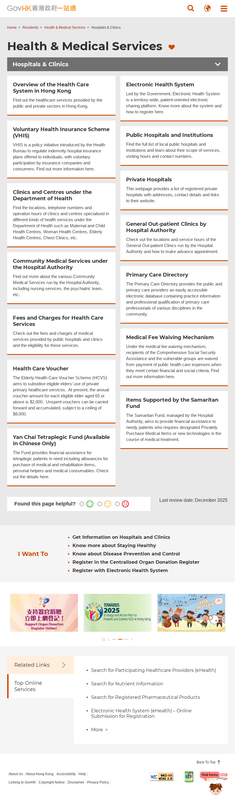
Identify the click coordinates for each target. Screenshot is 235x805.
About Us (16, 774)
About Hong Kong (40, 774)
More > (99, 729)
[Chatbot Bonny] (211, 784)
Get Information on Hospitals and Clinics (121, 537)
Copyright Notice (52, 782)
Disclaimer (76, 782)
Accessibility (66, 774)
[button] (190, 8)
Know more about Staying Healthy (114, 545)
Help (82, 774)
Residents (30, 28)
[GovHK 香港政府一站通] (41, 8)
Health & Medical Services (64, 28)
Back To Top (206, 762)
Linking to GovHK (22, 782)
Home (12, 28)
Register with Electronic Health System (120, 570)
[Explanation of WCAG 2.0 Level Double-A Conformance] (161, 777)
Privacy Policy (98, 782)
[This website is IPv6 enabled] (189, 776)
